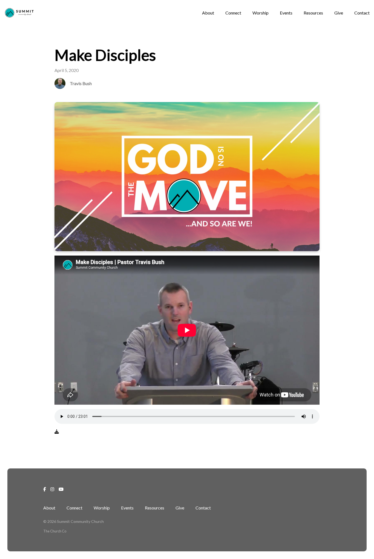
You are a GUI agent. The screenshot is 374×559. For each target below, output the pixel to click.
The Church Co (54, 531)
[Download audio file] (56, 431)
